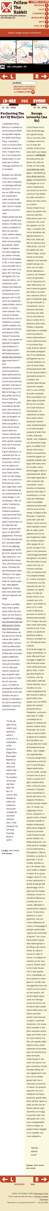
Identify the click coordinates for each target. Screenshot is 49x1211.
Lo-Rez (5, 850)
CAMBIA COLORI (39, 2)
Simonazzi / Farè (41, 1194)
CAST (41, 9)
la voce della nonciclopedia (36, 176)
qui (8, 166)
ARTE (42, 22)
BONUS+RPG (38, 17)
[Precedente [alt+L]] (8, 77)
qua (42, 131)
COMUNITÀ (39, 13)
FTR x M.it (39, 26)
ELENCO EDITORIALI (24, 89)
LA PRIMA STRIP (22, 92)
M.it (43, 1112)
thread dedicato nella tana (36, 169)
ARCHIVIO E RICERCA (24, 87)
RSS (33, 1184)
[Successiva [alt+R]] (41, 77)
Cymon (29, 1165)
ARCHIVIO (39, 5)
